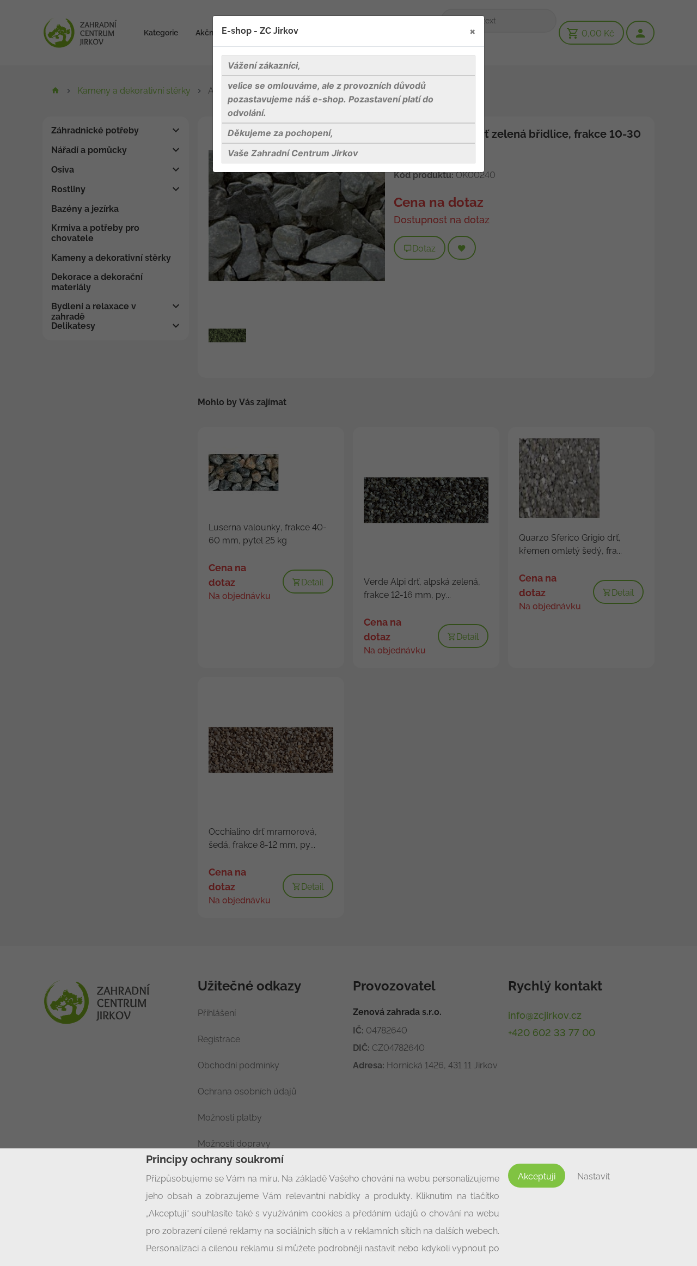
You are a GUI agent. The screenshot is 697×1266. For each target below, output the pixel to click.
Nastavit (593, 1176)
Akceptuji (536, 1176)
